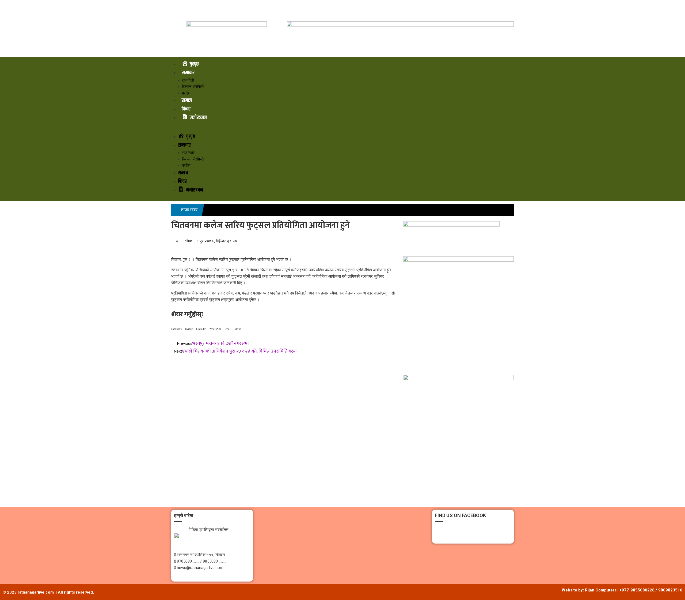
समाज (187, 100)
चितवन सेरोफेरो (193, 86)
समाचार (188, 72)
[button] (342, 129)
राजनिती (188, 80)
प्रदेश (186, 93)
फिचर (186, 109)
